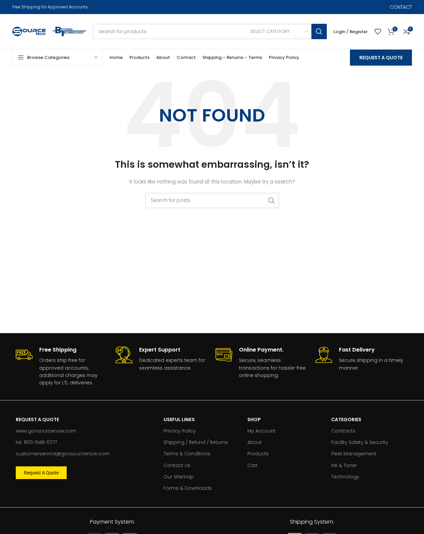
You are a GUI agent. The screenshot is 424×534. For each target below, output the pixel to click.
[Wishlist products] (377, 31)
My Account (261, 431)
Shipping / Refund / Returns (196, 442)
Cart (252, 465)
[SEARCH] (319, 31)
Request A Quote (381, 57)
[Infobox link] (62, 367)
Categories (346, 419)
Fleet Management (353, 453)
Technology (345, 476)
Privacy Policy (180, 431)
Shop (254, 419)
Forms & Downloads (188, 488)
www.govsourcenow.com (46, 431)
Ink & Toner (344, 465)
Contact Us (177, 465)
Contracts (343, 431)
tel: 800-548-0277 (36, 442)
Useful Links (179, 419)
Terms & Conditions (187, 453)
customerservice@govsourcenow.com (63, 453)
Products (258, 453)
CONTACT (401, 7)
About (254, 442)
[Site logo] (29, 31)
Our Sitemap (179, 476)
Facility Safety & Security (359, 442)
